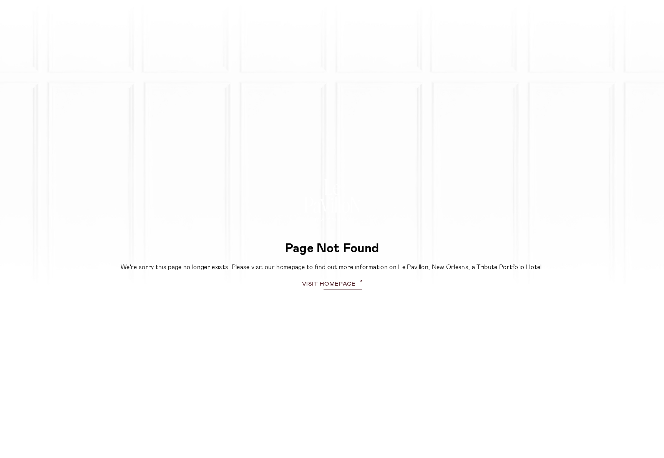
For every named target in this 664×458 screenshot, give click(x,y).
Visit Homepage (329, 283)
